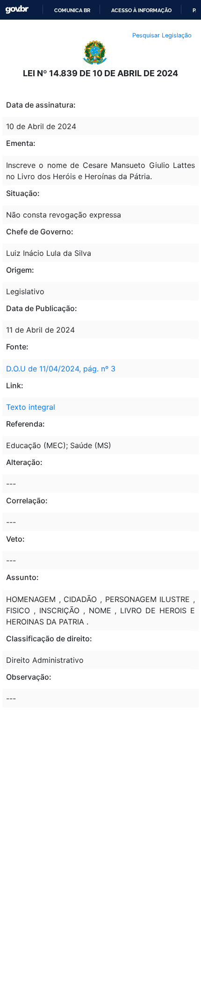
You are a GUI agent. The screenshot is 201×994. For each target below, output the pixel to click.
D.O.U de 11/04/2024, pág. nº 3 (60, 368)
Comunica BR (72, 10)
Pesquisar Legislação (162, 35)
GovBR (17, 9)
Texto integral (30, 407)
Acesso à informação (141, 10)
